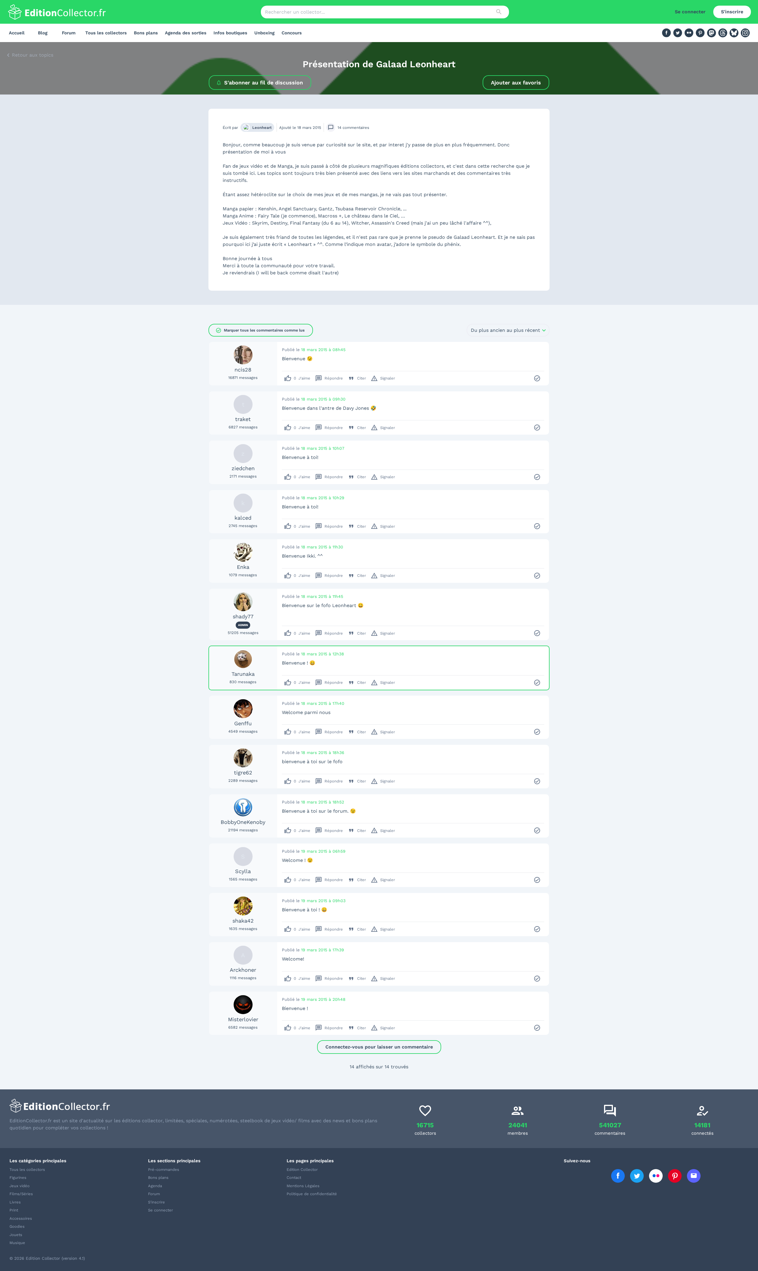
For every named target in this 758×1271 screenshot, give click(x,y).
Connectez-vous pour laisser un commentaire (379, 1047)
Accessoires (20, 1218)
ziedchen (243, 468)
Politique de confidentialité (312, 1194)
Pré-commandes (163, 1169)
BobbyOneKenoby (243, 822)
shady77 (243, 616)
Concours (292, 33)
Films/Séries (21, 1194)
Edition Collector (302, 1169)
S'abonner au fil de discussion (263, 82)
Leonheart (262, 127)
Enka (243, 567)
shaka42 (243, 921)
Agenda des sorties (185, 33)
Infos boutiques (230, 33)
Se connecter (690, 12)
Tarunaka (243, 674)
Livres (15, 1202)
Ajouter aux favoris (516, 82)
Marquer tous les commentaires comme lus (260, 330)
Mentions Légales (303, 1186)
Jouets (15, 1234)
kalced (243, 518)
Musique (17, 1242)
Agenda (155, 1186)
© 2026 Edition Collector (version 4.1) (47, 1258)
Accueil (17, 33)
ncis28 (243, 369)
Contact (294, 1177)
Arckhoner (243, 970)
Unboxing (264, 33)
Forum (69, 33)
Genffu (243, 723)
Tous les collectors (106, 33)
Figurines (17, 1177)
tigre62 (243, 772)
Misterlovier (243, 1019)
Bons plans (146, 33)
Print (13, 1210)
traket (243, 419)
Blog (42, 33)
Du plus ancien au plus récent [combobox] (505, 330)
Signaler (383, 378)
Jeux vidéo (19, 1186)
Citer (357, 378)
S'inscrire (732, 12)
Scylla (243, 871)
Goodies (17, 1226)
